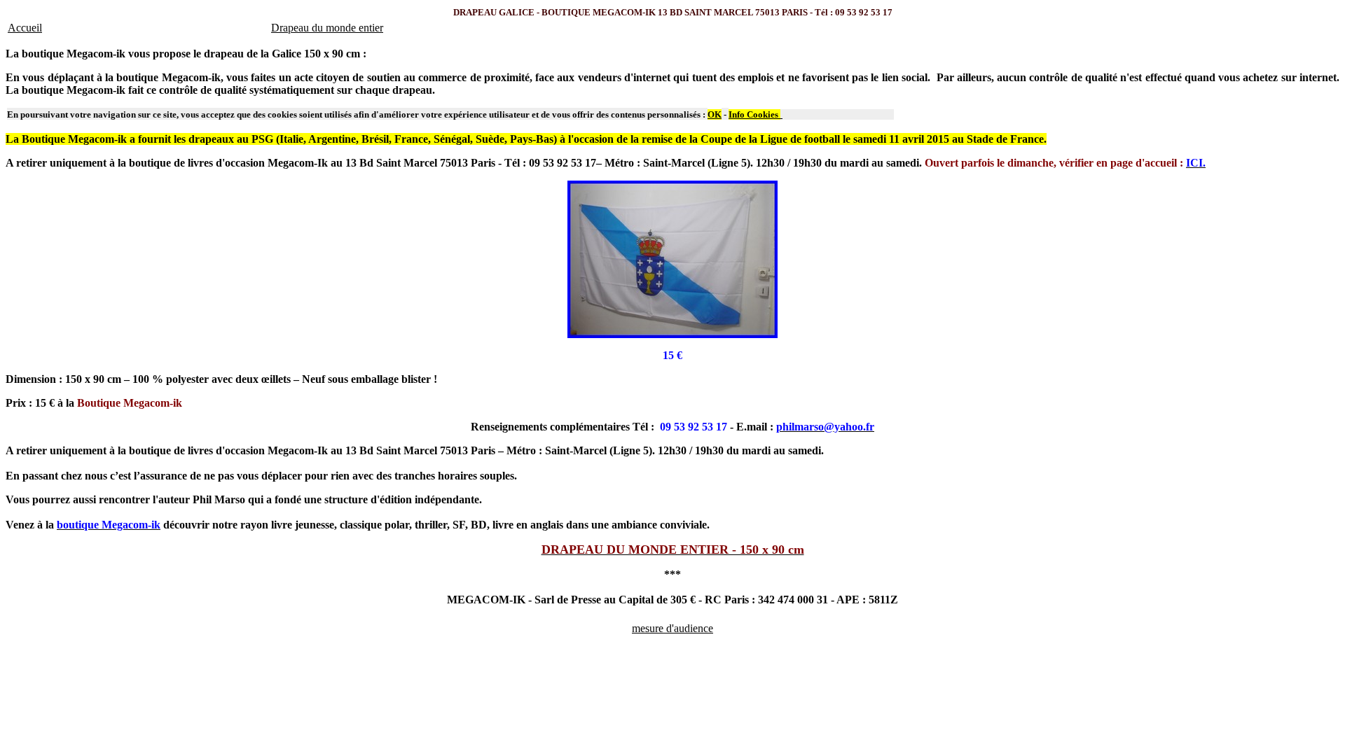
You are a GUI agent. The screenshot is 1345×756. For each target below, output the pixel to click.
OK (715, 114)
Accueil (25, 28)
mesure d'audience (672, 628)
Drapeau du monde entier (327, 28)
